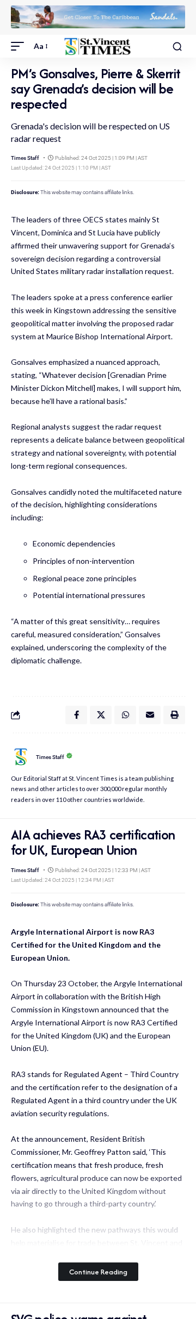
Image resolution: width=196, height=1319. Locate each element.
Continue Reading (98, 1271)
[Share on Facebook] (76, 715)
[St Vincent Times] (98, 46)
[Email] (150, 715)
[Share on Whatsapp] (125, 715)
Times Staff (25, 158)
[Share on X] (101, 715)
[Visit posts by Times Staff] (20, 757)
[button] (20, 46)
